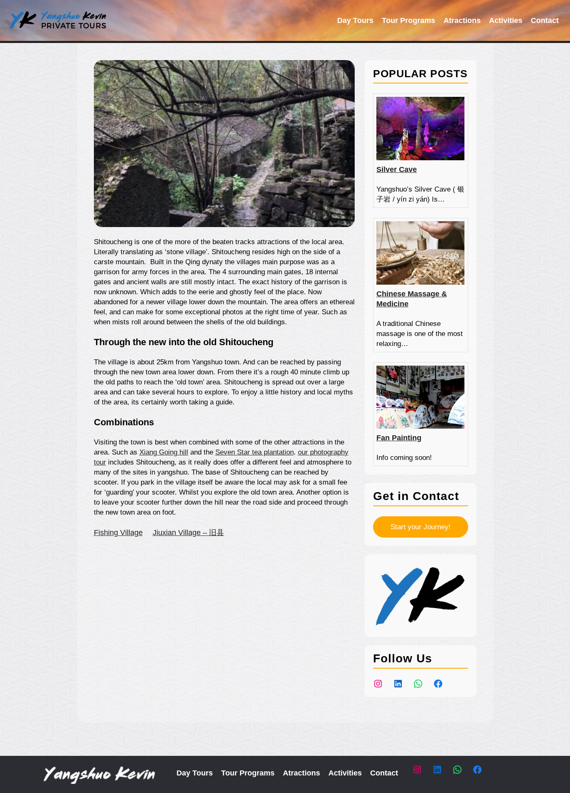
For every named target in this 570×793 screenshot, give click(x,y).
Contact (545, 20)
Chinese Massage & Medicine (411, 299)
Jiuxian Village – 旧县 (188, 532)
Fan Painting (398, 438)
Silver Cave (396, 169)
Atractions (462, 20)
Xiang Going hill (163, 452)
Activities (505, 20)
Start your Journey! (421, 527)
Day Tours (355, 20)
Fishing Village (118, 532)
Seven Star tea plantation (254, 452)
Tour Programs (408, 20)
